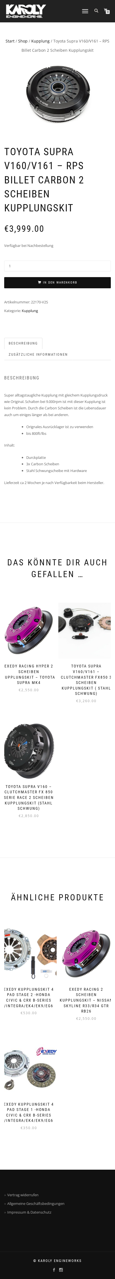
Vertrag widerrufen (23, 1194)
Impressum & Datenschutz (29, 1212)
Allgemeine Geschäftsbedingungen (35, 1203)
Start (10, 41)
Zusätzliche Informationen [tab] (38, 354)
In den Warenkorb (60, 282)
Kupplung (40, 41)
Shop (23, 41)
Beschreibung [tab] (23, 343)
